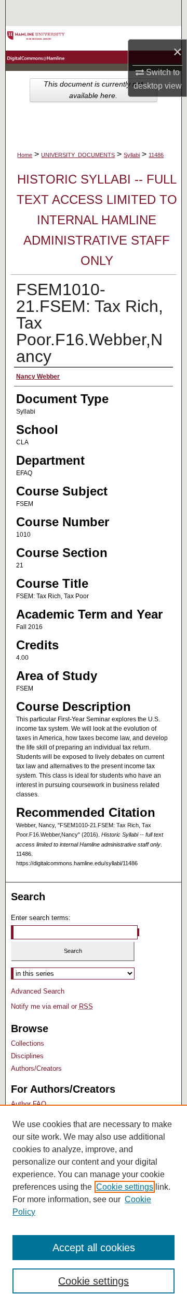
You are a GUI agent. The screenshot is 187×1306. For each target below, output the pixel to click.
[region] (93, 1205)
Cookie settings (124, 1186)
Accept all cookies (93, 1247)
